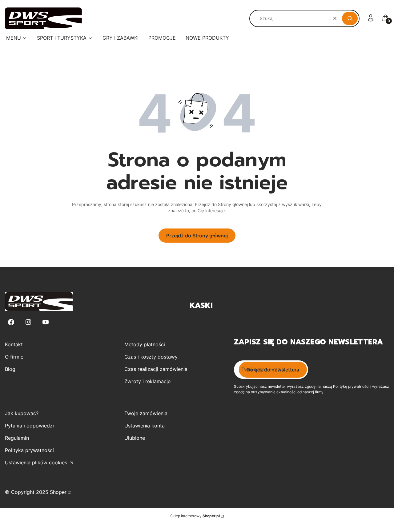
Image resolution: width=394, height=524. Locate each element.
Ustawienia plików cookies (37, 462)
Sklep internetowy (195, 516)
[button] (350, 18)
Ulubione (134, 438)
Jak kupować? (21, 413)
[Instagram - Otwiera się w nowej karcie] (28, 322)
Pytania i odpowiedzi (29, 426)
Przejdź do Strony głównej (197, 235)
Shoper (58, 492)
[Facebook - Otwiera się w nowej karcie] (11, 322)
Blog (10, 369)
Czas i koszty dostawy (151, 357)
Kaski (201, 305)
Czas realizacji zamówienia (155, 369)
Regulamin (17, 438)
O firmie (14, 357)
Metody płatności (144, 344)
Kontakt (14, 344)
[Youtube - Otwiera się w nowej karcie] (45, 322)
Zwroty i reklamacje (147, 381)
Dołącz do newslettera (273, 370)
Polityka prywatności (29, 450)
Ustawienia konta (144, 426)
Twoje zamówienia (145, 413)
